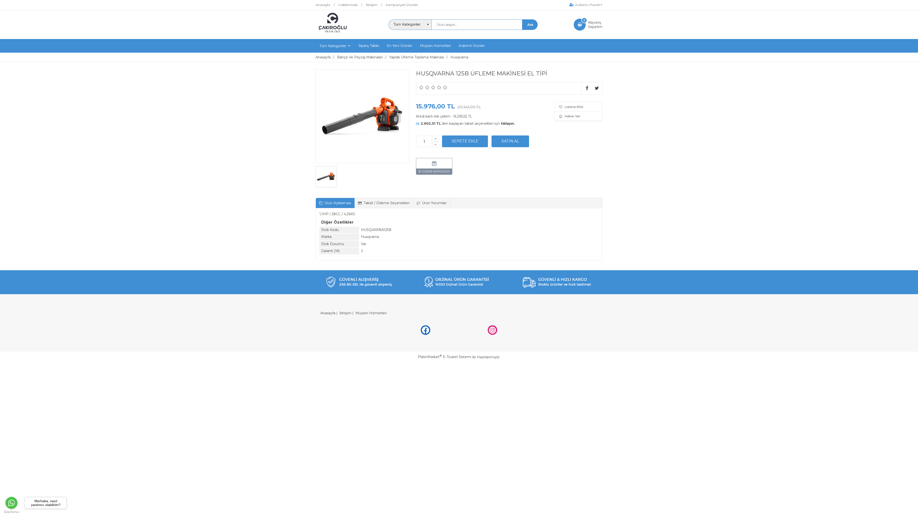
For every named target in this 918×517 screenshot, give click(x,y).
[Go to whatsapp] (11, 503)
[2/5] (424, 87)
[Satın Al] (510, 141)
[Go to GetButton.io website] (11, 512)
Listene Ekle (574, 107)
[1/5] (421, 87)
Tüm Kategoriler (332, 46)
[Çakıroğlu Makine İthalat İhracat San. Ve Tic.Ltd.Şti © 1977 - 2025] (334, 35)
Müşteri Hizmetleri (371, 313)
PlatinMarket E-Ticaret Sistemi (444, 357)
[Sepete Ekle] (465, 141)
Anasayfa (327, 313)
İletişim (345, 313)
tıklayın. (508, 123)
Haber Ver (572, 116)
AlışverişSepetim (595, 24)
